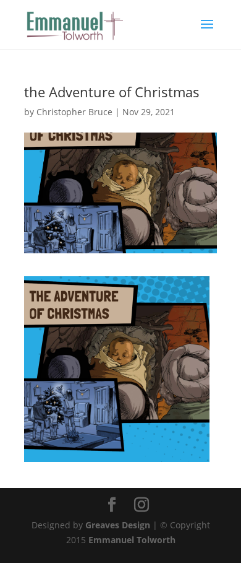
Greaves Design (117, 525)
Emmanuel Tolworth (131, 540)
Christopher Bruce (74, 112)
